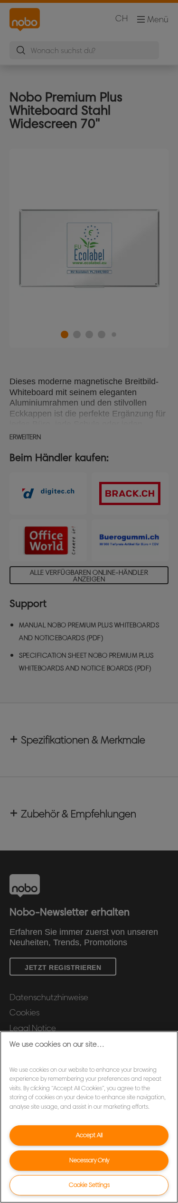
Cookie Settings (89, 1184)
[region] (89, 1117)
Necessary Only (89, 1160)
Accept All (89, 1135)
